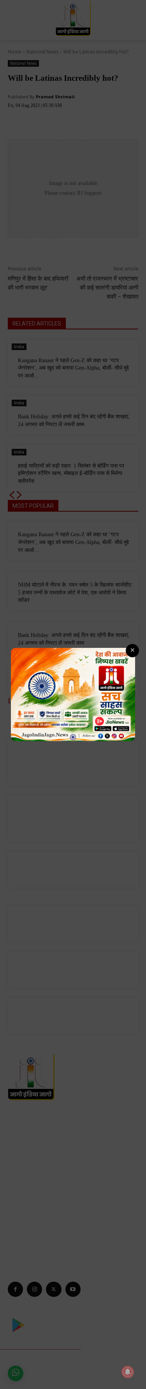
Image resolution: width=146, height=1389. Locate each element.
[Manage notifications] (127, 1372)
